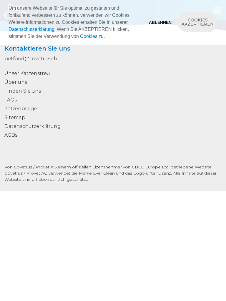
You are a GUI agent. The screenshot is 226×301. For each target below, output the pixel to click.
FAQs (10, 100)
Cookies (88, 36)
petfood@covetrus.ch (30, 58)
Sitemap (14, 117)
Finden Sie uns (22, 91)
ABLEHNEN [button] (160, 22)
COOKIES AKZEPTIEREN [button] (198, 22)
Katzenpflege (20, 108)
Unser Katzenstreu (27, 73)
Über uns (15, 82)
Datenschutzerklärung (31, 29)
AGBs (10, 135)
